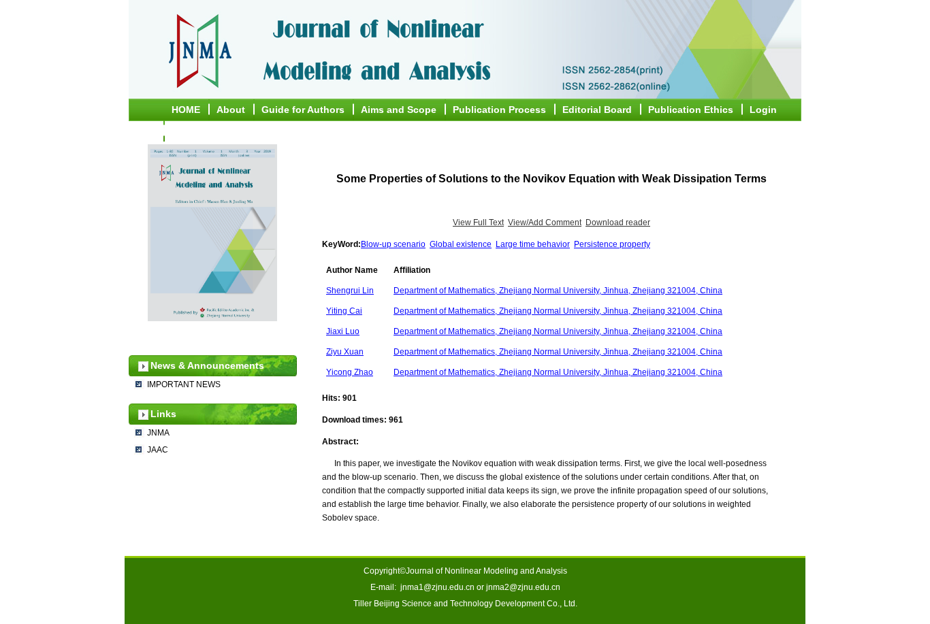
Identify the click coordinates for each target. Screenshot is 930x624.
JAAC (157, 450)
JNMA (158, 433)
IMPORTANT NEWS (184, 384)
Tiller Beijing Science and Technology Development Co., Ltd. (465, 603)
